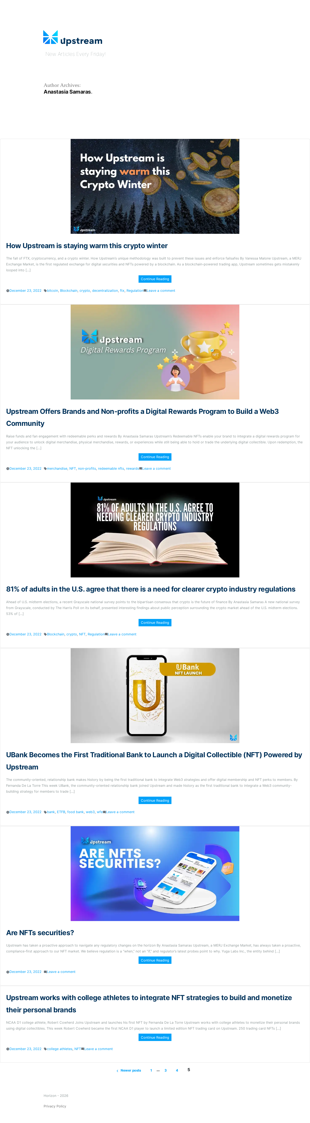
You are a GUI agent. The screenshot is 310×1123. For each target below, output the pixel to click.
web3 (90, 812)
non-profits (87, 468)
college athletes (59, 1049)
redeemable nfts (111, 468)
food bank (75, 812)
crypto (85, 290)
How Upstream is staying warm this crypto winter (87, 245)
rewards (132, 468)
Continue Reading (155, 279)
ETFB (61, 812)
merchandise (57, 468)
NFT (72, 468)
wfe (100, 812)
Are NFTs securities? (40, 932)
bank (51, 812)
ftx (122, 290)
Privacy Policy (55, 1106)
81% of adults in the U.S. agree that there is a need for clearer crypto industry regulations (151, 589)
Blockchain (68, 290)
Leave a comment (161, 290)
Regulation (135, 290)
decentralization (105, 290)
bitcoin (52, 290)
